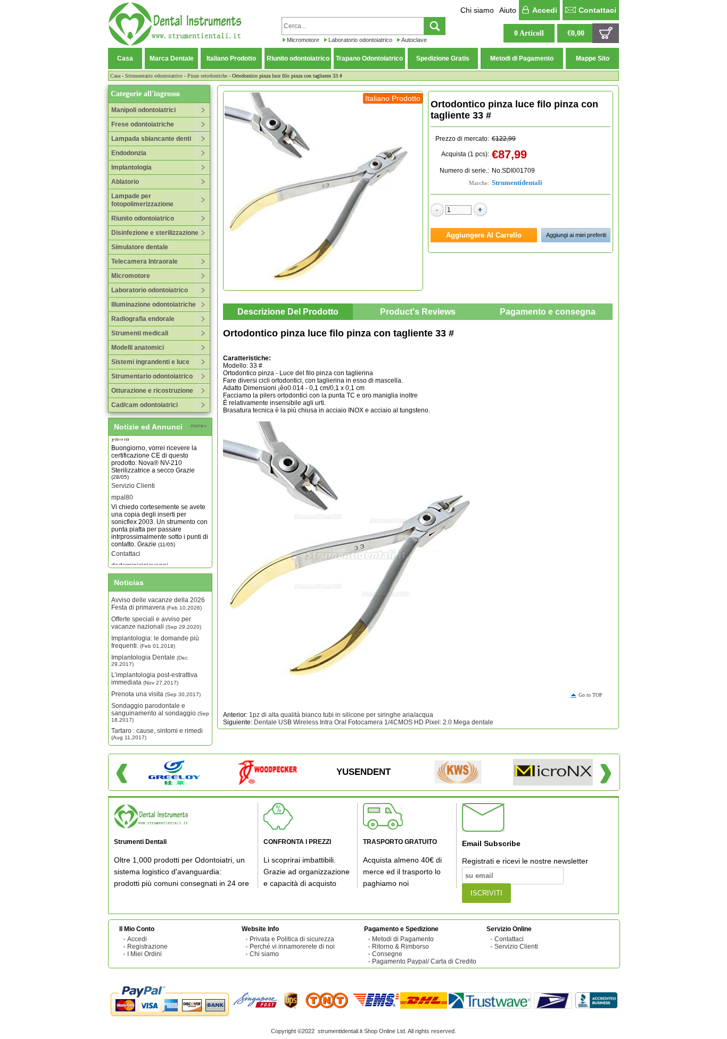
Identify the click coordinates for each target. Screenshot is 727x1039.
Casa (125, 58)
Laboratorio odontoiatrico (360, 40)
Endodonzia (128, 153)
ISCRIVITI (486, 893)
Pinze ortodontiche (207, 76)
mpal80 (122, 491)
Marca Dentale (172, 58)
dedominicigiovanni (139, 559)
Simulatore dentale (139, 247)
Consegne (387, 954)
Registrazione (147, 946)
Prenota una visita (156, 694)
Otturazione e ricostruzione (152, 390)
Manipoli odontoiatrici (143, 110)
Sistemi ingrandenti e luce (150, 362)
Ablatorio (125, 181)
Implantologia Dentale (149, 660)
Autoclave (414, 40)
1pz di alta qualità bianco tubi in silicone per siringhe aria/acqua (341, 715)
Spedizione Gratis (442, 58)
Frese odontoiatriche (142, 124)
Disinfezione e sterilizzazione (155, 232)
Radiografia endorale (143, 319)
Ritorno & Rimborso (400, 946)
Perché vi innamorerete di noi (292, 946)
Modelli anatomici (137, 347)
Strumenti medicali (139, 333)
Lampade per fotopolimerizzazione (142, 200)
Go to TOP (590, 695)
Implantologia (131, 167)
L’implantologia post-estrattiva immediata (154, 678)
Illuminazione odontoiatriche (153, 304)
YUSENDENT (363, 772)
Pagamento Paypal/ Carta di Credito (424, 961)
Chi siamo (477, 10)
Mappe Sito (592, 58)
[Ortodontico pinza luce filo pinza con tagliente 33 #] (323, 191)
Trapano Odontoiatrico (369, 58)
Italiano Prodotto (231, 58)
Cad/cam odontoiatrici (144, 405)
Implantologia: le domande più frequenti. (155, 642)
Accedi (544, 10)
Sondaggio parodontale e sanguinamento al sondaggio (160, 712)
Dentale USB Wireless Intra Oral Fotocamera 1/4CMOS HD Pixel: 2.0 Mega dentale (373, 722)
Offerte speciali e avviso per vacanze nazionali (156, 622)
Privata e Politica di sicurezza (292, 939)
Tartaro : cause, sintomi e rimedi (157, 733)
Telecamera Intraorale (144, 261)
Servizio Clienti (133, 480)
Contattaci (597, 10)
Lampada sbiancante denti (151, 138)
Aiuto (507, 10)
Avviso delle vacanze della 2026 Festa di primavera (158, 603)
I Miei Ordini (144, 954)
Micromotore (303, 40)
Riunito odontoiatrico (298, 58)
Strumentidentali (517, 183)
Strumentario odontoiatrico (154, 76)
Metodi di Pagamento (521, 58)
